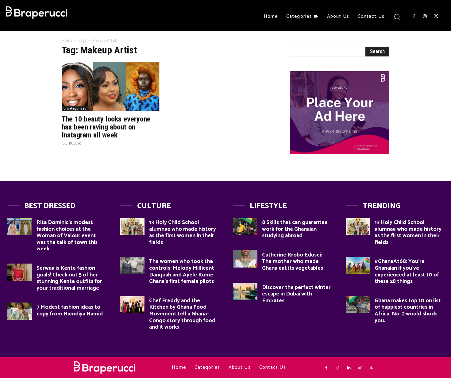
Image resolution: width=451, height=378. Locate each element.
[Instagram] (424, 16)
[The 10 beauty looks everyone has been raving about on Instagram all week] (111, 86)
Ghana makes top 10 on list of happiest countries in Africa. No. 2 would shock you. (408, 310)
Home (67, 40)
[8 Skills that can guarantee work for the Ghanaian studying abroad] (245, 226)
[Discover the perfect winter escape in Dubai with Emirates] (245, 291)
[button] (397, 16)
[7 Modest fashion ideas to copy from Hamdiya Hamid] (19, 311)
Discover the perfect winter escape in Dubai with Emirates (296, 294)
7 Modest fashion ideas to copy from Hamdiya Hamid (70, 310)
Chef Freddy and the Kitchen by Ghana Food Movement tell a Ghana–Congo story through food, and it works (183, 314)
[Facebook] (413, 16)
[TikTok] (359, 367)
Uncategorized (75, 108)
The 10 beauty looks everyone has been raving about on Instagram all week (106, 127)
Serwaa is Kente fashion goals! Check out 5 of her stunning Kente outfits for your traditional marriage (69, 278)
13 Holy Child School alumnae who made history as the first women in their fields (182, 232)
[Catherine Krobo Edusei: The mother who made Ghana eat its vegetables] (245, 259)
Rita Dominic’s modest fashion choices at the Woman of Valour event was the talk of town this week (67, 235)
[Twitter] (436, 16)
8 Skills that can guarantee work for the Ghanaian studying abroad (295, 229)
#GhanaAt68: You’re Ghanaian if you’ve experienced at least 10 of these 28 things (407, 271)
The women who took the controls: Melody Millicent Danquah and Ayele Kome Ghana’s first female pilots (181, 271)
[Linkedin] (348, 367)
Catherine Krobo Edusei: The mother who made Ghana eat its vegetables (292, 261)
